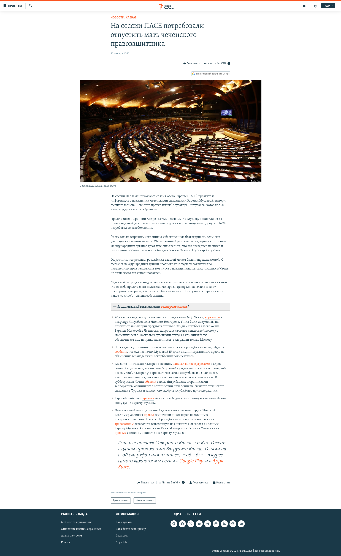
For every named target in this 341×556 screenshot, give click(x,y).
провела (120, 433)
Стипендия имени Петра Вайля (81, 529)
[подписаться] (241, 523)
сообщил (121, 352)
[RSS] (224, 523)
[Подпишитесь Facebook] (182, 523)
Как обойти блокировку (131, 529)
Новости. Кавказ (124, 17)
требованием (124, 424)
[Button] (191, 63)
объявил (151, 382)
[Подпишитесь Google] (173, 523)
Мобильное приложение (76, 522)
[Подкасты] (232, 523)
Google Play (190, 461)
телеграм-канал (174, 307)
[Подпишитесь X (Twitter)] (190, 523)
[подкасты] (315, 6)
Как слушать (123, 522)
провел (149, 415)
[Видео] (304, 6)
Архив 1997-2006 (71, 535)
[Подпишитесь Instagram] (216, 523)
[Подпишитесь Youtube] (199, 523)
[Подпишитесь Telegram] (207, 523)
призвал (148, 398)
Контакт (66, 542)
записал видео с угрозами (191, 364)
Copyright (122, 542)
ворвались (212, 317)
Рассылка (122, 535)
